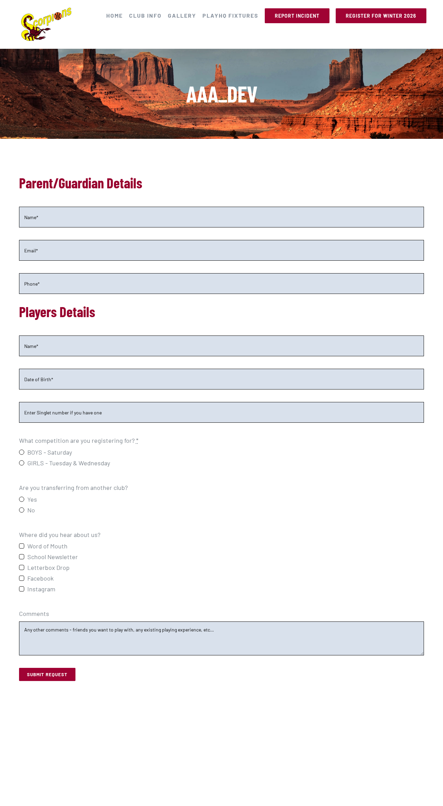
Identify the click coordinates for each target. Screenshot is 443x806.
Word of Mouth (47, 546)
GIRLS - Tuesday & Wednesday (68, 463)
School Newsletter (52, 557)
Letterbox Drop (48, 567)
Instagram (41, 589)
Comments (34, 613)
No (31, 510)
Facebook (40, 578)
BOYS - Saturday (49, 452)
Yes (32, 499)
